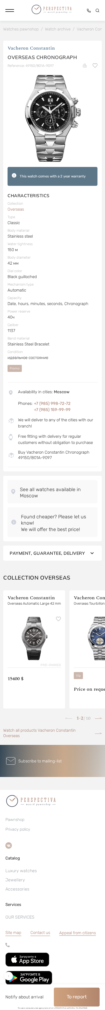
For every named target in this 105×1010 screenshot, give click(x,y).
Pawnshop (14, 819)
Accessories (17, 889)
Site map (13, 932)
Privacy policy (17, 829)
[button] (9, 10)
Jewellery (15, 879)
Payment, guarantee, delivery (47, 553)
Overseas (16, 209)
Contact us (40, 932)
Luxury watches (21, 870)
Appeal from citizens (77, 932)
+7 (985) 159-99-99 (52, 409)
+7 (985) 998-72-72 (52, 403)
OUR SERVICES (19, 917)
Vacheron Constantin (31, 48)
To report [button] (77, 997)
